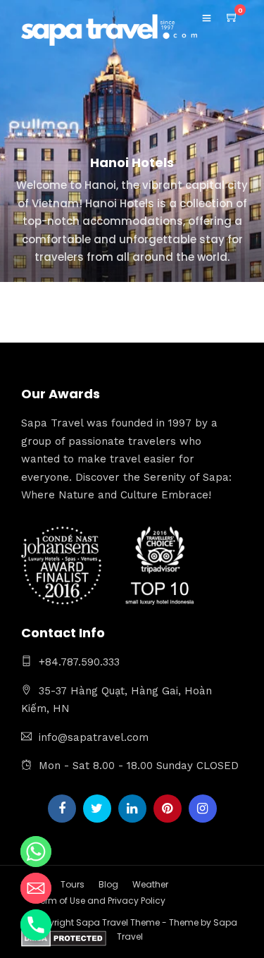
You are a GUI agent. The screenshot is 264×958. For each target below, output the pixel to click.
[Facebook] (62, 808)
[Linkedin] (132, 808)
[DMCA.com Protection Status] (63, 940)
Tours (72, 884)
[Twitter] (97, 808)
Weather (150, 884)
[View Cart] (232, 17)
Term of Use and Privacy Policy (100, 901)
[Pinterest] (167, 808)
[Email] (35, 888)
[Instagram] (203, 808)
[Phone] (35, 924)
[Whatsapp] (35, 851)
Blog (108, 884)
